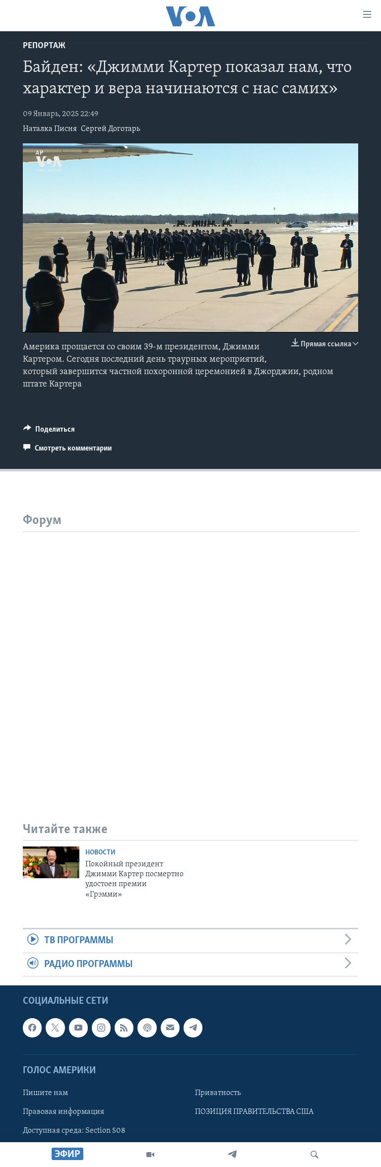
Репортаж (44, 46)
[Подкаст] (146, 1027)
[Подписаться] (170, 1027)
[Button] (49, 431)
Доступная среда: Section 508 (74, 1131)
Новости (100, 852)
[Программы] (150, 1154)
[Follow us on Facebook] (32, 1027)
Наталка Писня (50, 129)
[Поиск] (314, 1154)
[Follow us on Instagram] (101, 1027)
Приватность (218, 1093)
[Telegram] (232, 1154)
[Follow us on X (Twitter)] (55, 1027)
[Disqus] (190, 656)
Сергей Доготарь (110, 129)
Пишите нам (45, 1093)
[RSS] (124, 1027)
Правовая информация (63, 1112)
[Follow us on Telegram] (193, 1027)
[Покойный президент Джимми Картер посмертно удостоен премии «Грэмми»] (51, 862)
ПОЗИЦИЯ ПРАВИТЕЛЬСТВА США (254, 1112)
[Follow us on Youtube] (78, 1027)
